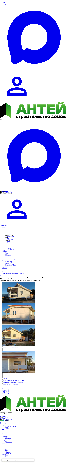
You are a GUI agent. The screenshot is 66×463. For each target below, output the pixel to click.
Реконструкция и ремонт (11, 236)
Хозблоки (8, 241)
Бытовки (8, 238)
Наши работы (4, 268)
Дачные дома (9, 230)
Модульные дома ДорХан (11, 231)
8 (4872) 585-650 (9, 192)
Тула (5, 4)
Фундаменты (9, 248)
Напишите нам (4, 225)
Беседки (8, 244)
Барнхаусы (6, 427)
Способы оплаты (3, 421)
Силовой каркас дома (8, 263)
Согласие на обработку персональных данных (8, 423)
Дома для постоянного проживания (13, 229)
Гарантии (4, 454)
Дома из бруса (4, 386)
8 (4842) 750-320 (8, 191)
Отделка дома (7, 266)
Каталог (3, 227)
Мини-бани (9, 234)
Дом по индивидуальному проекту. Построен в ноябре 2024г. (13, 273)
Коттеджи (4, 388)
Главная (3, 271)
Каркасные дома (5, 387)
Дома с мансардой (5, 389)
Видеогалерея (4, 267)
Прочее (3, 443)
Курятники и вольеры (8, 439)
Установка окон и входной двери (10, 265)
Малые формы (7, 258)
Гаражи (8, 247)
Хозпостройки (5, 436)
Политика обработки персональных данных (8, 422)
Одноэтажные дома (5, 390)
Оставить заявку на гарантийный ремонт (12, 259)
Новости (6, 253)
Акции (6, 252)
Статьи (6, 254)
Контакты (4, 461)
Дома (5, 257)
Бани (3, 429)
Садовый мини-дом (10, 239)
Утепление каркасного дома (9, 264)
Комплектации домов (8, 261)
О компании (4, 251)
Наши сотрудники (8, 255)
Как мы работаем (8, 453)
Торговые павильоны (10, 242)
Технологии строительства (7, 260)
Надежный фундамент (8, 262)
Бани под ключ (9, 233)
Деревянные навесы (10, 245)
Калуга (3, 2)
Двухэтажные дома (5, 391)
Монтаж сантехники (10, 249)
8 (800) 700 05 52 (3, 416)
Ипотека (3, 250)
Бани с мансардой (5, 392)
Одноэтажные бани (5, 393)
